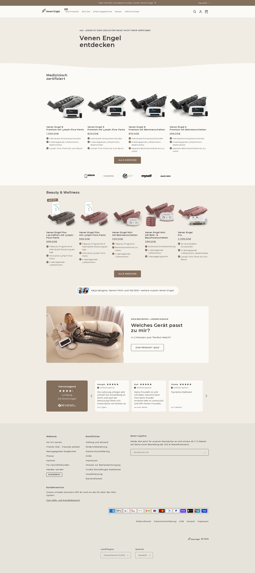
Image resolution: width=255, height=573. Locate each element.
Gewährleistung (94, 474)
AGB (181, 521)
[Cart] (206, 11)
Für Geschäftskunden (57, 465)
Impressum (92, 460)
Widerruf (54, 474)
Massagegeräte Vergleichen (61, 451)
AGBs (89, 456)
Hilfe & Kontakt (132, 11)
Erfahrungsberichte (102, 11)
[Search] (194, 11)
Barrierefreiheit (94, 478)
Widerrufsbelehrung (96, 447)
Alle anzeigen (127, 160)
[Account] (200, 11)
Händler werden (55, 469)
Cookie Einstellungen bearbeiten (103, 469)
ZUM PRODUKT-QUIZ (147, 347)
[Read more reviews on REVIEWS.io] (67, 404)
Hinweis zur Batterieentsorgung (103, 465)
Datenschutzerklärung (98, 451)
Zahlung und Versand (97, 442)
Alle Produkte (72, 11)
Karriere (50, 460)
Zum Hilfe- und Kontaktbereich (63, 500)
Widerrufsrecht (143, 521)
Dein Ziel (86, 11)
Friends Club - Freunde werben (63, 447)
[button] (91, 395)
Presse (50, 456)
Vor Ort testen (54, 442)
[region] (149, 396)
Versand (191, 521)
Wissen (118, 11)
